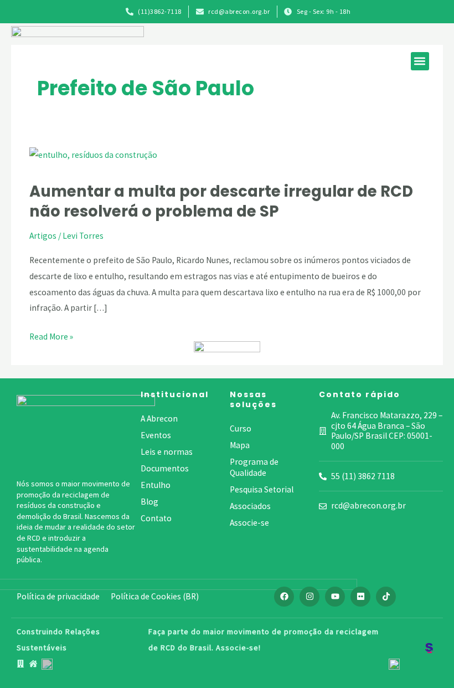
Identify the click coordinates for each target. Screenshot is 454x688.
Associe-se (249, 522)
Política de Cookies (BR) (155, 596)
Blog (149, 501)
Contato (156, 518)
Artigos (42, 235)
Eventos (156, 435)
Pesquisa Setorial (261, 489)
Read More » (51, 337)
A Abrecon (159, 418)
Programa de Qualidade (254, 467)
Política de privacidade (58, 596)
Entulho (156, 485)
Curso (240, 428)
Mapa (240, 445)
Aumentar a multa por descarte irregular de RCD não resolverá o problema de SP (221, 201)
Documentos (165, 468)
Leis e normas (167, 451)
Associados (250, 506)
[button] (420, 61)
